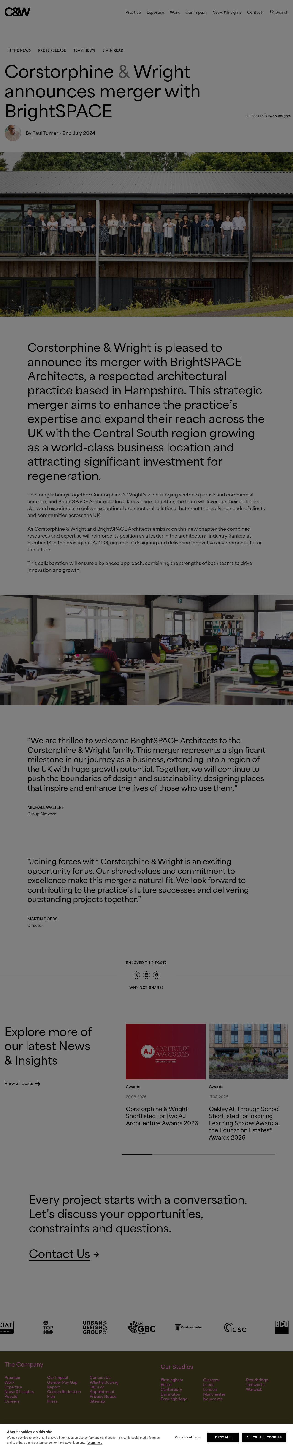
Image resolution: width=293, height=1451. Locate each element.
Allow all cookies (264, 1437)
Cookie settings (188, 1437)
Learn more (94, 1442)
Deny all (223, 1437)
